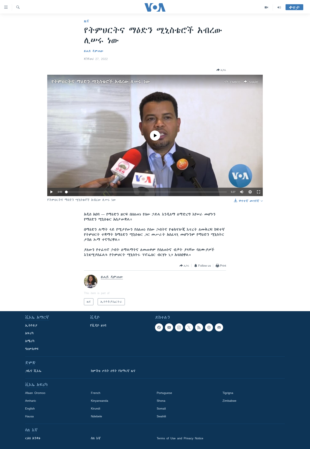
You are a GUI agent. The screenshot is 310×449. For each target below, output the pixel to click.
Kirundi (95, 408)
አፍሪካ (29, 333)
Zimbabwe (229, 401)
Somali (161, 408)
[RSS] (199, 327)
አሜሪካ (29, 341)
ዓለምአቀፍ (32, 349)
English (30, 408)
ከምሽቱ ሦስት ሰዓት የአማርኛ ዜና (113, 371)
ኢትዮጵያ (31, 325)
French (95, 393)
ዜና (86, 21)
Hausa (29, 416)
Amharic (30, 401)
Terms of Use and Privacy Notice (180, 438)
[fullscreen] (258, 192)
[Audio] (279, 7)
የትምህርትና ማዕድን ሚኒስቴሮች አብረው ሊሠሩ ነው (100, 81)
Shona (161, 401)
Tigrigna (227, 393)
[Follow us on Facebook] (159, 327)
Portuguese (164, 393)
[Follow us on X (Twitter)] (189, 327)
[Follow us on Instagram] (179, 327)
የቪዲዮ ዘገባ (98, 325)
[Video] (266, 7)
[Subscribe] (219, 327)
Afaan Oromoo (35, 393)
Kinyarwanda (99, 401)
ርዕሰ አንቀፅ (32, 438)
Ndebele (96, 416)
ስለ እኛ (96, 438)
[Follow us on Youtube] (169, 327)
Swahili (161, 416)
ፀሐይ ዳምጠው (93, 51)
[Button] (221, 69)
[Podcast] (209, 327)
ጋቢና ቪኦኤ (33, 371)
